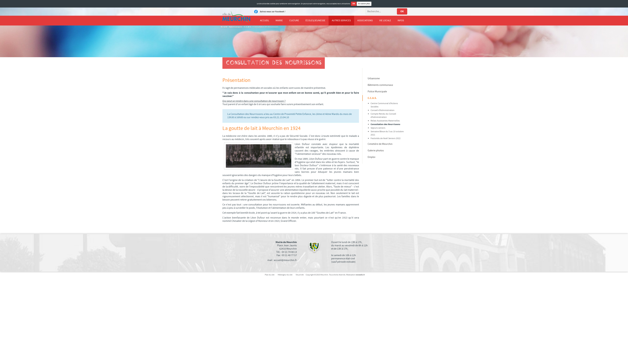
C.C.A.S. (247, 27)
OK (353, 3)
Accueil (224, 27)
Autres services (235, 27)
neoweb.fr (360, 274)
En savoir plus (364, 3)
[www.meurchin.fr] (236, 16)
